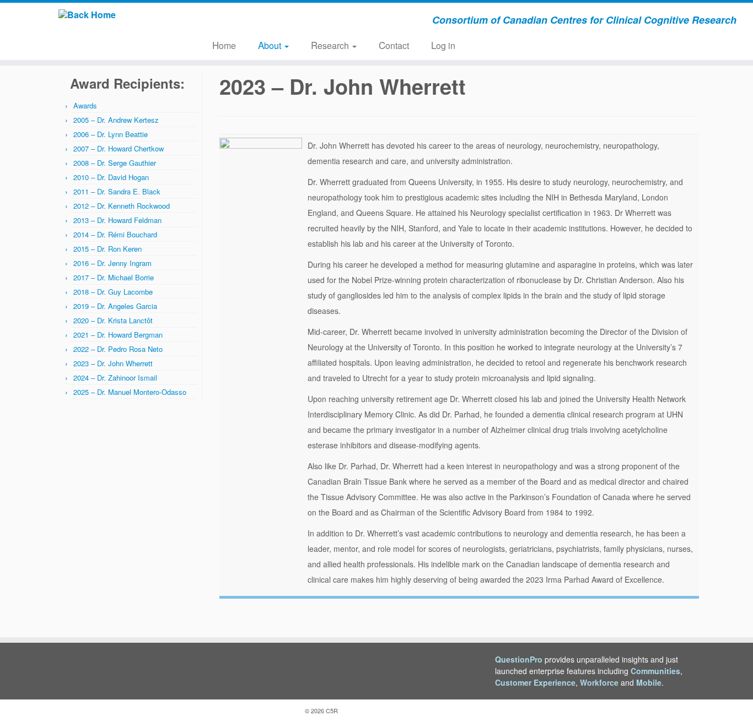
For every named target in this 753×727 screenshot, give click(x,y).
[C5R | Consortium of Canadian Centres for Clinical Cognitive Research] (87, 14)
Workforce (599, 682)
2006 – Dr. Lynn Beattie (110, 134)
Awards (85, 105)
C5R (332, 710)
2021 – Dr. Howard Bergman (118, 334)
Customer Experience (535, 682)
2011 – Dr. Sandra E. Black (116, 191)
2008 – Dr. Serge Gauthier (114, 163)
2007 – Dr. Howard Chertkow (118, 148)
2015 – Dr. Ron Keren (107, 248)
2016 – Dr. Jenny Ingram (112, 263)
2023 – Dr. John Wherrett (113, 363)
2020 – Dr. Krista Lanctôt (113, 320)
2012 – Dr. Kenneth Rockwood (121, 205)
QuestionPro (518, 659)
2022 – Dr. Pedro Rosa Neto (118, 349)
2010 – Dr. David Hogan (111, 177)
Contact (394, 45)
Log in (443, 45)
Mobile (648, 682)
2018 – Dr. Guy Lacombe (113, 291)
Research (331, 45)
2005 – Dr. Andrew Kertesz (116, 120)
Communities (655, 670)
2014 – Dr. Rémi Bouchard (115, 234)
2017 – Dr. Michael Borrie (113, 277)
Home (224, 45)
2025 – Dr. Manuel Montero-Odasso (129, 392)
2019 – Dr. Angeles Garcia (115, 306)
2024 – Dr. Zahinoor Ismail (115, 377)
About (270, 45)
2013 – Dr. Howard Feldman (117, 220)
